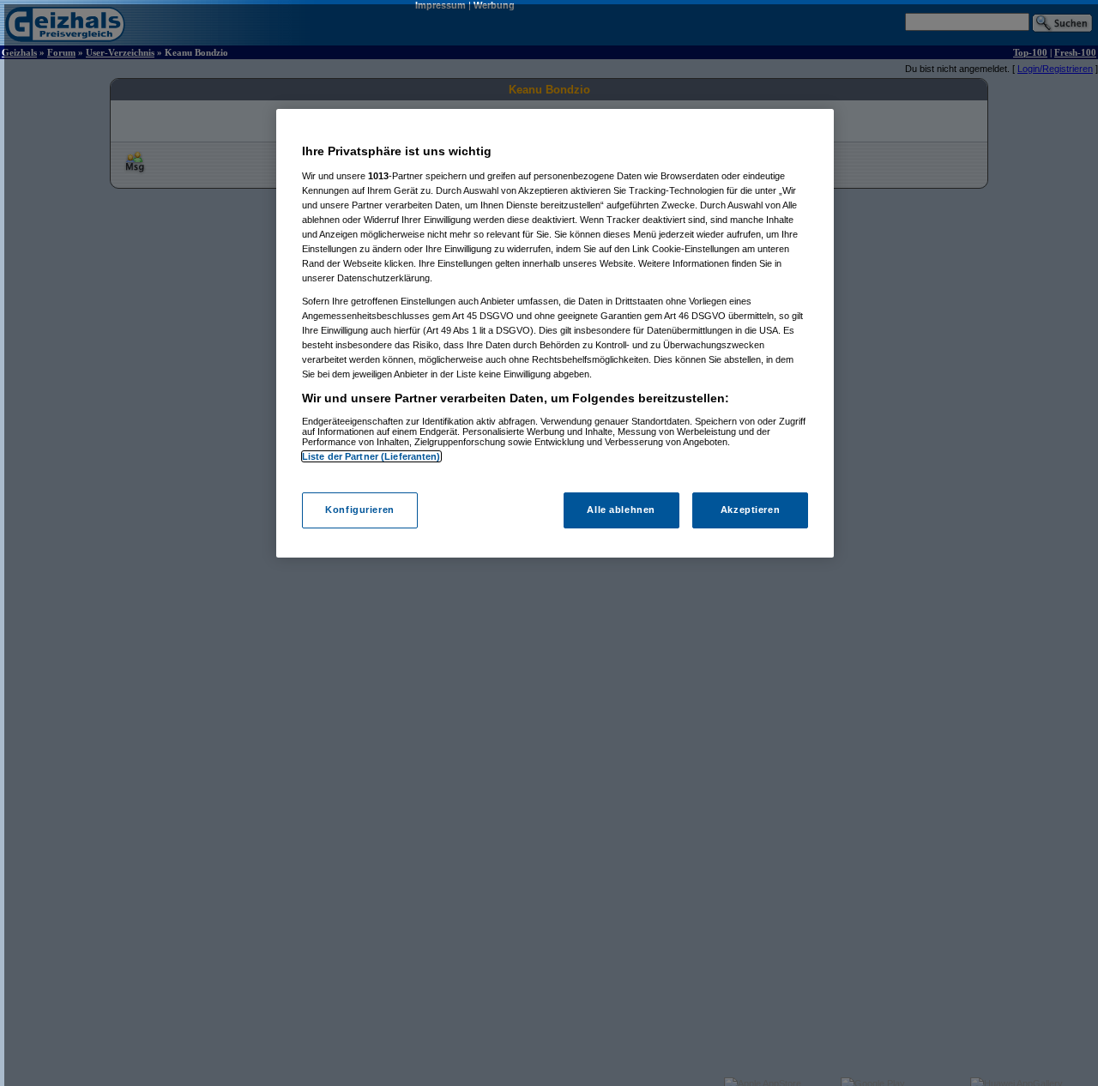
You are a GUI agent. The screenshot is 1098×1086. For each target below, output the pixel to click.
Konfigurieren (359, 509)
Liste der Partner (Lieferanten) (371, 456)
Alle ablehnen (621, 509)
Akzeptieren (750, 509)
